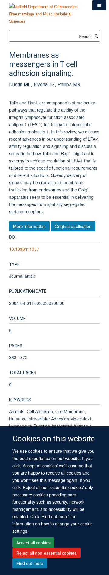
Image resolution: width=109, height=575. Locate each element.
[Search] (96, 36)
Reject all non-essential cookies (46, 553)
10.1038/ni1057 (24, 249)
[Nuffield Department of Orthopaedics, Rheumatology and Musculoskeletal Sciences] (46, 12)
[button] (99, 5)
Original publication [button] (73, 226)
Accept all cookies (33, 543)
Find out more (29, 563)
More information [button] (29, 226)
